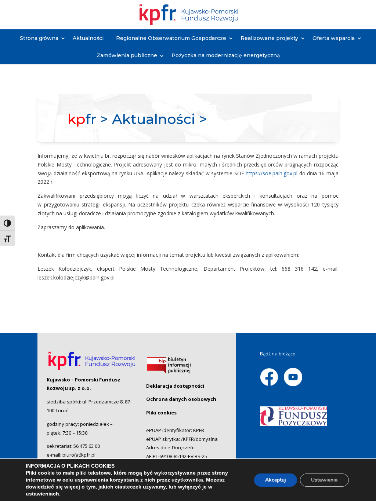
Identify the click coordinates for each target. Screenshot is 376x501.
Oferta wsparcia (333, 38)
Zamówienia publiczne (127, 55)
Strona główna (39, 38)
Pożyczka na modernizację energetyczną (225, 55)
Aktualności (88, 38)
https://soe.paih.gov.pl (271, 173)
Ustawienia (324, 479)
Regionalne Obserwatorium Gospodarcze (171, 38)
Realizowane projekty (269, 38)
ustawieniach (42, 494)
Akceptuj (275, 479)
